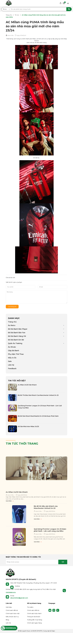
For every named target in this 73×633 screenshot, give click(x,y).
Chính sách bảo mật (12, 613)
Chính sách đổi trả (12, 610)
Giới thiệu (9, 607)
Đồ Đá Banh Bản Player (17, 329)
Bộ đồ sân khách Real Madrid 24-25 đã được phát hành (38, 416)
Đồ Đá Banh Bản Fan (16, 333)
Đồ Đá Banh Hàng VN (17, 336)
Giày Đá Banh (13, 351)
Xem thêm (9, 501)
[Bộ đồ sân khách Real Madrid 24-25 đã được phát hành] (12, 418)
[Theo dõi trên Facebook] (57, 610)
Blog (7, 620)
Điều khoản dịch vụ (12, 616)
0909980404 (11, 592)
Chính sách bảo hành (34, 613)
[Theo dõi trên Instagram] (54, 610)
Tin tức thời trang (22, 443)
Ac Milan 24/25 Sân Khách (27, 385)
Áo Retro (11, 325)
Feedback (12, 369)
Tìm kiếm (30, 607)
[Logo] (10, 573)
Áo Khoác (12, 347)
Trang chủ (12, 322)
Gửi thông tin (12, 306)
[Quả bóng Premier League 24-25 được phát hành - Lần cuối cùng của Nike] (12, 408)
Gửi (63, 562)
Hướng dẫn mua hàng (34, 620)
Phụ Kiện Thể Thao (16, 354)
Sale (10, 361)
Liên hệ (11, 365)
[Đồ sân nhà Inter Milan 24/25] (12, 428)
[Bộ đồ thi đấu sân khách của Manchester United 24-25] (12, 397)
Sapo (53, 631)
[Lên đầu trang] (70, 630)
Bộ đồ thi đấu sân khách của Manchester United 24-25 (38, 395)
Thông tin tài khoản (33, 616)
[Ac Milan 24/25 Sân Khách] (12, 387)
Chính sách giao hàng (34, 623)
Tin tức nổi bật (17, 380)
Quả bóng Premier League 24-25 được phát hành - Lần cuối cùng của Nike (50, 530)
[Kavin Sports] (9, 3)
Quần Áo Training (15, 343)
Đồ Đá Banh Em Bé (16, 340)
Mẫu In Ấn (12, 358)
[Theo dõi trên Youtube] (50, 610)
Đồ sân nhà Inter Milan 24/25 (28, 426)
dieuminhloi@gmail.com (19, 598)
